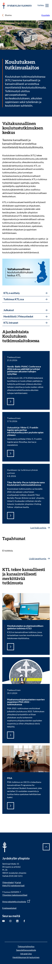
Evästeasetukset (9, 908)
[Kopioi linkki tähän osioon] (48, 123)
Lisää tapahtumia (38, 558)
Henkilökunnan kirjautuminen (26, 957)
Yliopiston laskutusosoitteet (14, 895)
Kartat (18, 882)
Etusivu (8, 15)
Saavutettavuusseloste (26, 950)
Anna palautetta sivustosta (14, 901)
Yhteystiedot (8, 882)
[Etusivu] (17, 5)
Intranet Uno (26, 953)
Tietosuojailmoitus (26, 946)
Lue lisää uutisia (38, 527)
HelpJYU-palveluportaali (13, 885)
